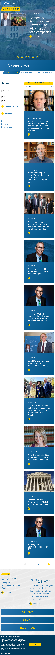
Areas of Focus (11, 106)
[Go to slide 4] (29, 57)
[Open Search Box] (53, 3)
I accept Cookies (35, 644)
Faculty (6, 121)
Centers (8, 114)
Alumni (6, 124)
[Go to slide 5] (33, 57)
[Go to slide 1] (18, 57)
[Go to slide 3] (26, 57)
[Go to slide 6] (37, 57)
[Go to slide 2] (22, 57)
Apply (20, 3)
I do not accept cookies (48, 644)
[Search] (49, 66)
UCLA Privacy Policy (5, 653)
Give (28, 3)
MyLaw (37, 3)
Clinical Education (9, 127)
